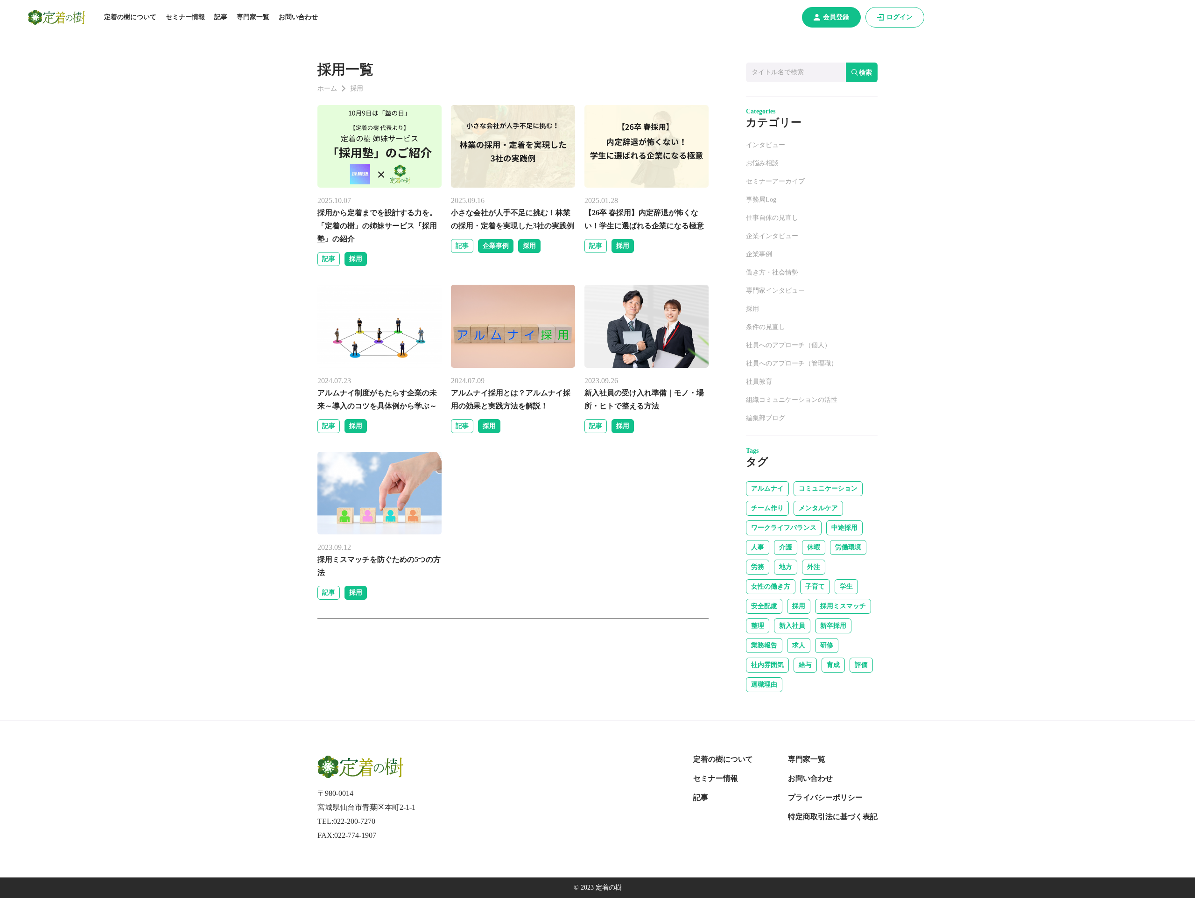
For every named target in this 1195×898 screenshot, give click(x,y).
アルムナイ (767, 488)
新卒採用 (833, 625)
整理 (757, 625)
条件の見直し (765, 326)
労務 (757, 566)
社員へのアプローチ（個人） (788, 345)
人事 (757, 547)
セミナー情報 (185, 17)
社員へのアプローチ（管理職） (791, 363)
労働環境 (848, 547)
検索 (865, 72)
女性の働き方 (770, 586)
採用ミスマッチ (843, 606)
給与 (805, 664)
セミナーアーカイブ (775, 181)
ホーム (327, 88)
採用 (355, 258)
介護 (785, 547)
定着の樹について (130, 17)
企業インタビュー (772, 235)
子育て (815, 586)
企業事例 (496, 245)
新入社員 (792, 625)
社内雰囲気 (767, 664)
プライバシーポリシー (825, 797)
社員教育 (759, 381)
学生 (846, 586)
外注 (813, 566)
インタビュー (765, 144)
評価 (861, 664)
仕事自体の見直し (772, 217)
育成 (833, 664)
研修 (826, 645)
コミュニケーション (828, 488)
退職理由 (764, 684)
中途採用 (844, 527)
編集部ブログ (765, 417)
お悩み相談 (762, 163)
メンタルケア (818, 508)
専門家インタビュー (775, 290)
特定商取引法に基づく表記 (833, 817)
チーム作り (767, 508)
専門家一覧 (253, 17)
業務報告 (764, 645)
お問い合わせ (298, 17)
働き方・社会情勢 (772, 272)
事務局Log (761, 199)
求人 (798, 645)
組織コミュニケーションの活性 (791, 399)
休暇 (813, 547)
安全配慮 (764, 606)
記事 (220, 17)
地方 (785, 566)
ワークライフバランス (783, 527)
